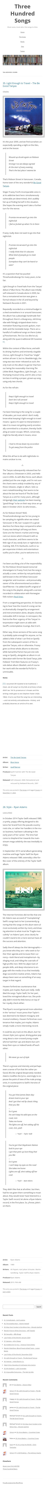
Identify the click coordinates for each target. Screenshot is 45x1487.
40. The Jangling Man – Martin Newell (16, 1324)
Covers (37, 790)
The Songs (22, 37)
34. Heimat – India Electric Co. (14, 1361)
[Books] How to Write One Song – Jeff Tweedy (19, 1331)
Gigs (22, 46)
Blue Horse (14, 762)
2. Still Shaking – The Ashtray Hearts (29, 1453)
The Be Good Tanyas (18, 757)
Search (39, 1307)
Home (22, 32)
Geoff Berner (15, 767)
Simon (12, 1391)
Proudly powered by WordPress (13, 1483)
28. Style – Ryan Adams (15, 807)
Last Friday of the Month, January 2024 (17, 1338)
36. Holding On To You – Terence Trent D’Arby (19, 1345)
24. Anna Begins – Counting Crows (28, 1432)
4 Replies (6, 92)
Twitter (22, 51)
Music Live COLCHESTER (11, 1466)
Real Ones (18, 596)
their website (19, 500)
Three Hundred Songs (22, 13)
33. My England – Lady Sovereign (15, 1368)
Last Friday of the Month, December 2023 (18, 1354)
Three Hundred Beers (10, 1469)
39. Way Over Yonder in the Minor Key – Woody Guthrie (23, 1327)
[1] (3, 342)
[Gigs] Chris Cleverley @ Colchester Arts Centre (20, 1365)
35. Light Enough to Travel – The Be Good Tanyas (21, 85)
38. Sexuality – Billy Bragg (12, 1334)
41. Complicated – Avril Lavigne (14, 1320)
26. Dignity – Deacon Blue (22, 1385)
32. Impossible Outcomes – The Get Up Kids (19, 1372)
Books (22, 42)
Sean (11, 1445)
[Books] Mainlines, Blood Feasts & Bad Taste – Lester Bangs (22, 1349)
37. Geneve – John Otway (12, 1341)
